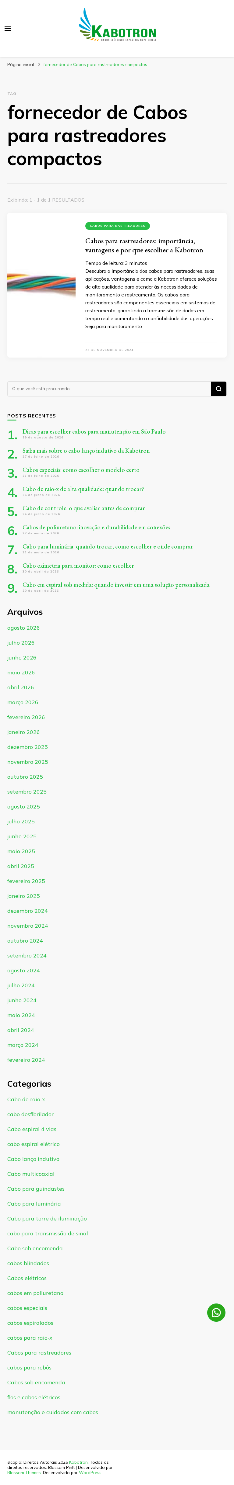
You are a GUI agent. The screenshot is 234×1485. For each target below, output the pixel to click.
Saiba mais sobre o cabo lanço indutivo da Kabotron (86, 451)
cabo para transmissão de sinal (47, 1233)
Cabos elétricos (27, 1278)
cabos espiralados (30, 1322)
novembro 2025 (27, 761)
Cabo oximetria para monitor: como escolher (78, 565)
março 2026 (22, 702)
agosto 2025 (23, 806)
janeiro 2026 (23, 732)
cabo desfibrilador (30, 1114)
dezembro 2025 (27, 746)
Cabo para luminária (34, 1203)
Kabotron (78, 1462)
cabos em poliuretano (35, 1292)
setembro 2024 (27, 955)
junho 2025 (22, 836)
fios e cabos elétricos (33, 1397)
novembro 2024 (27, 925)
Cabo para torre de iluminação (47, 1218)
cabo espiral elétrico (33, 1144)
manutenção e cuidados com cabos (52, 1412)
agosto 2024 (23, 970)
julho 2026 (21, 642)
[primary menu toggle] (8, 28)
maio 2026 (21, 672)
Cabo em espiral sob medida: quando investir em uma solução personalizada (116, 585)
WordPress (90, 1472)
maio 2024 (21, 1015)
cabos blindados (28, 1263)
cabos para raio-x (29, 1337)
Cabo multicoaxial (31, 1173)
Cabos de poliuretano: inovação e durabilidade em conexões (96, 527)
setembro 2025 (27, 791)
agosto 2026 (23, 627)
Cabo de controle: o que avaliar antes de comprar (84, 508)
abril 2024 (20, 1029)
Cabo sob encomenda (35, 1248)
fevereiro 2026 (26, 717)
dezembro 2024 (27, 910)
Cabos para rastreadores (117, 226)
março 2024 (22, 1044)
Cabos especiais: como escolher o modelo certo (81, 470)
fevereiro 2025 (26, 881)
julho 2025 (21, 821)
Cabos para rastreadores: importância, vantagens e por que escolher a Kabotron (144, 245)
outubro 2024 (25, 940)
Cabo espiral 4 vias (31, 1129)
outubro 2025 (25, 776)
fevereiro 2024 (26, 1059)
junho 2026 (22, 657)
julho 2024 (21, 985)
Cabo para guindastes (36, 1188)
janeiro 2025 (23, 895)
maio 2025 (21, 851)
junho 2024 (22, 1000)
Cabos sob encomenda (36, 1382)
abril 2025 (20, 866)
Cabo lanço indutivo (33, 1158)
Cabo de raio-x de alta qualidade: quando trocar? (83, 489)
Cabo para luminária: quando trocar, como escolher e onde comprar (108, 546)
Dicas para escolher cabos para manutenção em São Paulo (94, 431)
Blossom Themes (24, 1472)
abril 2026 (20, 687)
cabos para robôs (29, 1367)
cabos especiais (27, 1307)
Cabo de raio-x (26, 1099)
